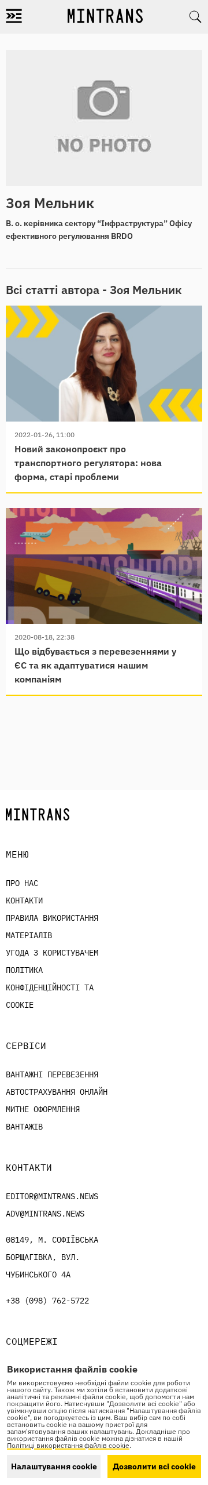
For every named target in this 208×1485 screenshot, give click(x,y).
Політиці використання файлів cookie (68, 1445)
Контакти (24, 900)
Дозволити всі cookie (154, 1466)
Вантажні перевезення (52, 1074)
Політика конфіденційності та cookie (50, 987)
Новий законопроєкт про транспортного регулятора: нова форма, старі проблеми (88, 462)
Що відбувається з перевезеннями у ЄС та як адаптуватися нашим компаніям (95, 665)
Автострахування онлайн (56, 1092)
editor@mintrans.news (52, 1196)
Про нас (22, 883)
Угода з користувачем (52, 952)
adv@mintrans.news (45, 1213)
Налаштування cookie (54, 1466)
